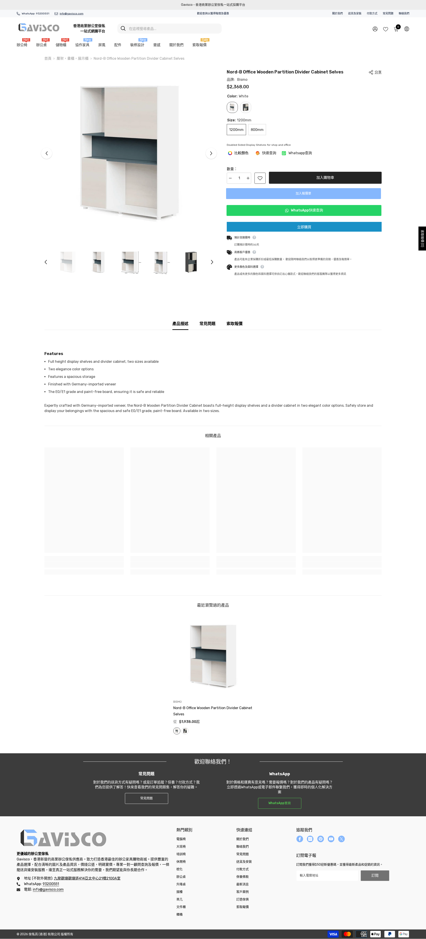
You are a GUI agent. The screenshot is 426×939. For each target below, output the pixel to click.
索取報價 (235, 323)
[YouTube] (331, 838)
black (185, 730)
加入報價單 (304, 193)
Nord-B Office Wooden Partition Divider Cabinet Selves (212, 711)
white (176, 730)
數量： (232, 169)
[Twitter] (341, 838)
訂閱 (375, 875)
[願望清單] (385, 28)
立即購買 (304, 227)
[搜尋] (169, 29)
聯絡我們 (404, 13)
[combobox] (174, 29)
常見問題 (388, 13)
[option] (129, 153)
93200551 (42, 13)
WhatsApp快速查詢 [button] (306, 210)
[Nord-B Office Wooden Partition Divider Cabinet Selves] (213, 656)
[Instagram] (310, 838)
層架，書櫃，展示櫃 (73, 58)
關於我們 (337, 13)
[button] (46, 153)
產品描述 (180, 323)
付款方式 (372, 13)
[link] (84, 564)
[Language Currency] (406, 28)
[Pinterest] (320, 838)
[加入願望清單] (260, 178)
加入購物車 (325, 178)
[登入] (375, 28)
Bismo (242, 79)
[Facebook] (299, 838)
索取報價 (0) (422, 238)
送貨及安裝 (354, 13)
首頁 (47, 58)
